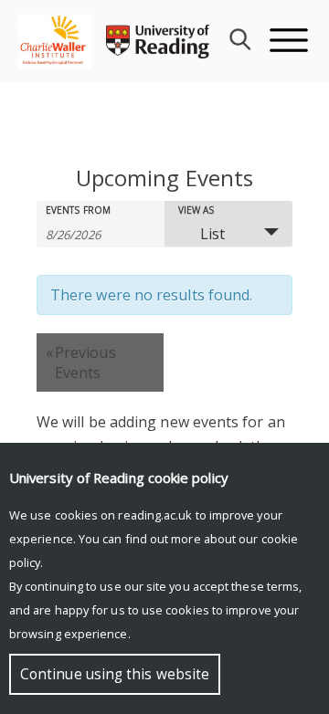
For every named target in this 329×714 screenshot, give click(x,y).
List (213, 234)
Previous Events (81, 362)
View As (196, 210)
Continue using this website (114, 674)
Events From (78, 210)
